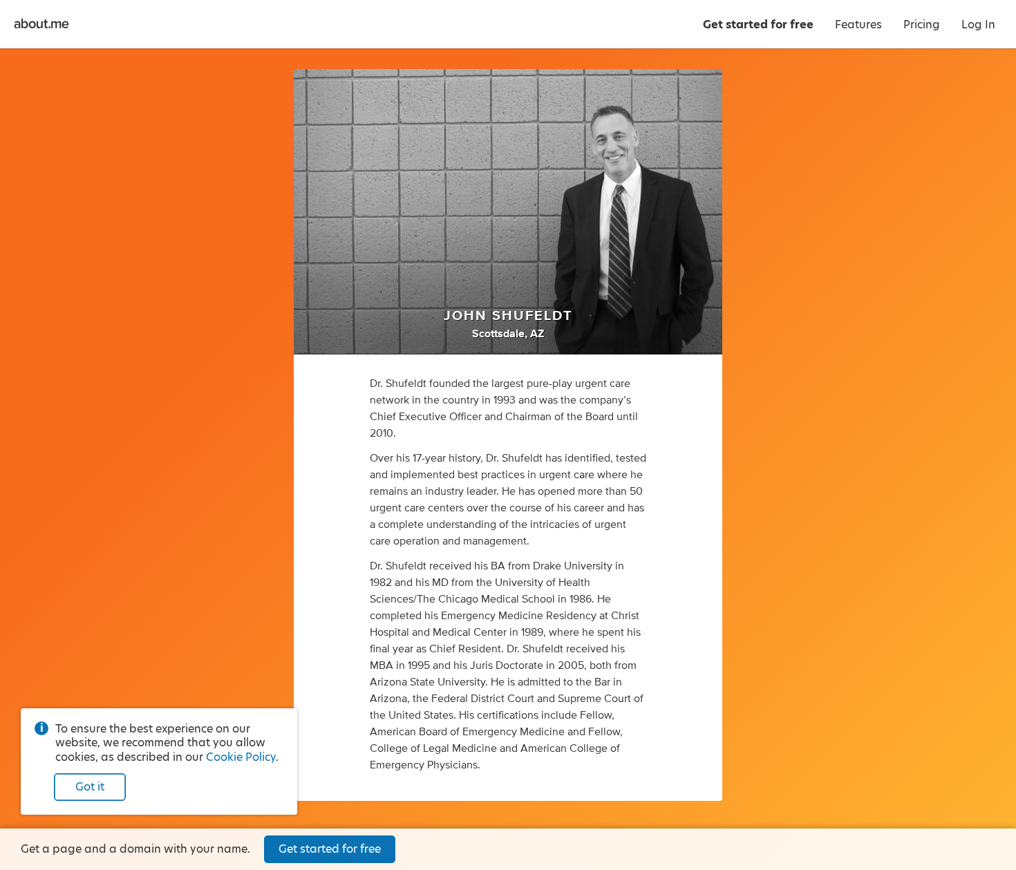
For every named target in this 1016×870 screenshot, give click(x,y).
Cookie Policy (241, 757)
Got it (89, 787)
